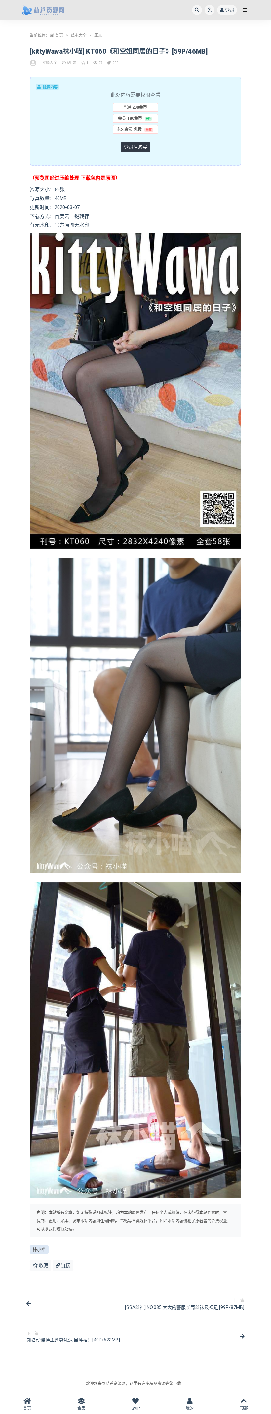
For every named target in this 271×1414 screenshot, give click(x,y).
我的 (190, 1408)
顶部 (244, 1408)
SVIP (136, 1408)
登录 (229, 10)
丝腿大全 (79, 35)
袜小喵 (39, 1249)
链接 (65, 1265)
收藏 (43, 1265)
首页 (59, 35)
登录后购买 (135, 147)
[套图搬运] (33, 63)
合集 (81, 1408)
